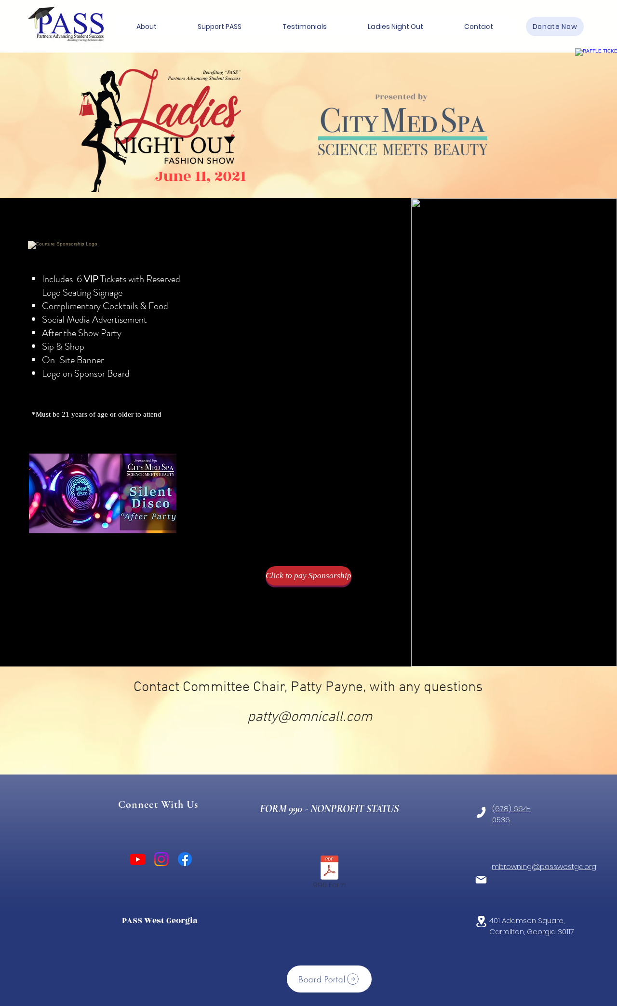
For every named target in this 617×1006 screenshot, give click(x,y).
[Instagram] (161, 859)
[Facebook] (184, 859)
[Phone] (481, 812)
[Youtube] (137, 859)
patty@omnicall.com (309, 717)
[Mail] (481, 879)
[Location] (481, 921)
